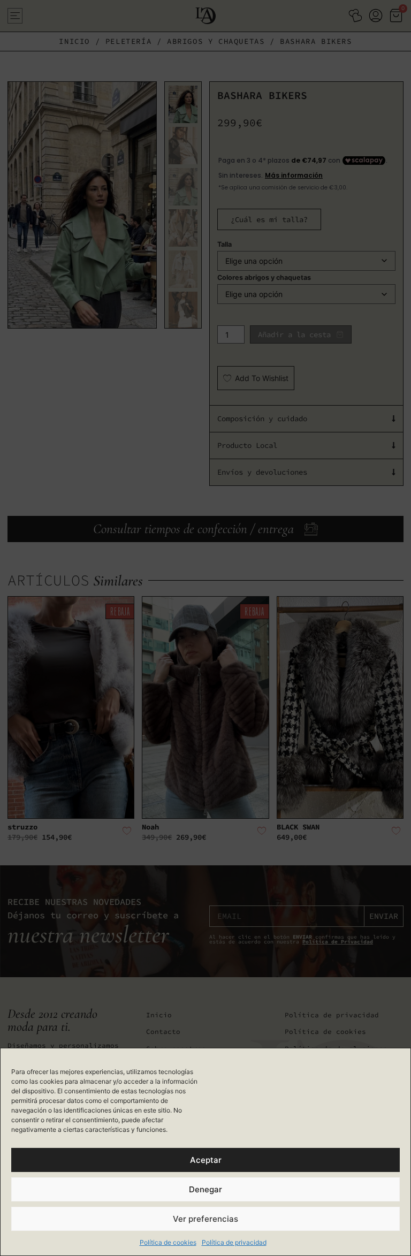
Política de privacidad (234, 1242)
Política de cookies (168, 1242)
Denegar (205, 1189)
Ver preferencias (205, 1219)
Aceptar (206, 1160)
